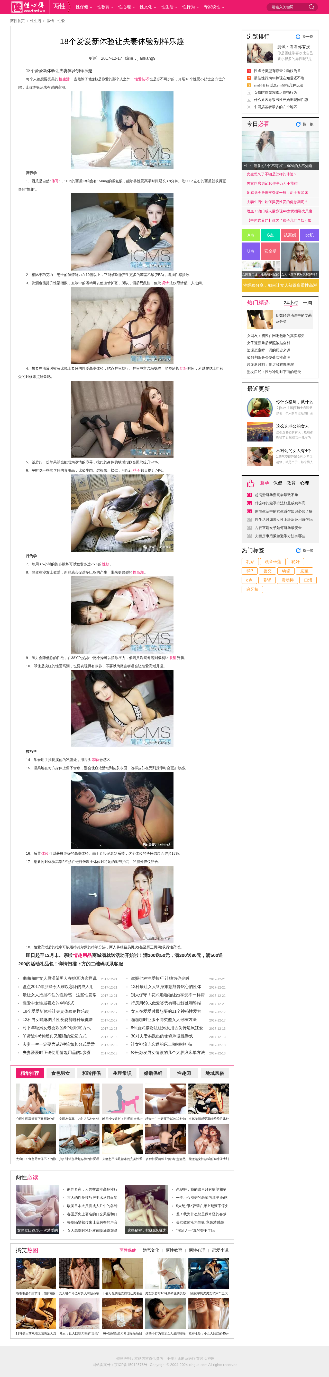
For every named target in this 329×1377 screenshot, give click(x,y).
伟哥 (55, 181)
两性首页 (17, 21)
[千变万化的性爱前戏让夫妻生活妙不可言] (122, 1261)
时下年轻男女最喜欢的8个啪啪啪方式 (57, 1028)
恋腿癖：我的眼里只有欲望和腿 (201, 1189)
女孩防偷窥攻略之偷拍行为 (275, 92)
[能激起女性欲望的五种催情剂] (208, 1126)
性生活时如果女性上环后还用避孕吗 (284, 519)
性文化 (146, 7)
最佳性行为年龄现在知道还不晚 (279, 78)
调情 (165, 283)
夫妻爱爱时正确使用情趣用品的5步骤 (57, 1052)
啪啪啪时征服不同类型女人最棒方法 (164, 1019)
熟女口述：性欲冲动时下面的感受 (274, 372)
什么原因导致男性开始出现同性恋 (281, 100)
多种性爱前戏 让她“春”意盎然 (166, 1159)
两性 (59, 6)
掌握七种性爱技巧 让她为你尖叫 (160, 978)
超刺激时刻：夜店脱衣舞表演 (270, 364)
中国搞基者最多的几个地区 (275, 107)
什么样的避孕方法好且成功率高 (280, 503)
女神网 (209, 1358)
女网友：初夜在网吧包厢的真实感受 (276, 336)
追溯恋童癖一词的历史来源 (268, 350)
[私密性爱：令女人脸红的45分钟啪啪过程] (208, 1301)
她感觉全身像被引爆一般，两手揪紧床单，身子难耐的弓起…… (277, 193)
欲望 (172, 658)
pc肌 (309, 235)
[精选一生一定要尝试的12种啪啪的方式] (165, 1086)
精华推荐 (30, 1073)
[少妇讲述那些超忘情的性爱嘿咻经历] (79, 1126)
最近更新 (258, 389)
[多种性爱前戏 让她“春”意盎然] (165, 1126)
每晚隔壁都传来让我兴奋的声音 (92, 1222)
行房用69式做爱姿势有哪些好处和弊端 (166, 1003)
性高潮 (138, 572)
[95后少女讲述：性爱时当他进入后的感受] (122, 1086)
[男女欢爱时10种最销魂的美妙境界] (165, 1261)
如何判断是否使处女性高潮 (268, 357)
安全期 (270, 251)
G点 (270, 235)
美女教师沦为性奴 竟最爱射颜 (200, 1222)
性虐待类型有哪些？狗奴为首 (277, 71)
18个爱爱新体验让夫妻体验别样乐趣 (56, 1011)
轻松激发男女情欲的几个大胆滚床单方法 (168, 1052)
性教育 (103, 7)
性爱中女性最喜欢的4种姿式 (48, 1003)
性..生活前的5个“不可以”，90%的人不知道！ (280, 166)
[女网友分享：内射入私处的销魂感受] (79, 1086)
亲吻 (95, 760)
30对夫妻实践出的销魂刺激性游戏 (162, 1036)
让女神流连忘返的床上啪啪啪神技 (162, 1044)
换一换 (308, 36)
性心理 (124, 7)
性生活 (167, 7)
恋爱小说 (220, 1250)
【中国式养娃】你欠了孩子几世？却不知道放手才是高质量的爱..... (279, 221)
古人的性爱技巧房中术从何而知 (92, 1198)
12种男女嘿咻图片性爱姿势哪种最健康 (58, 1019)
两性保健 (128, 1250)
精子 (136, 470)
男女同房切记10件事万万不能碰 (272, 183)
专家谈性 (212, 7)
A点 (251, 235)
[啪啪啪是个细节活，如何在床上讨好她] (36, 1261)
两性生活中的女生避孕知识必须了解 (284, 511)
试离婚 (290, 235)
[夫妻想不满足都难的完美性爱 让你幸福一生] (122, 1126)
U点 (250, 251)
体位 (45, 853)
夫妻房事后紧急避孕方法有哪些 (280, 536)
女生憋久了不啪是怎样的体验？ (272, 174)
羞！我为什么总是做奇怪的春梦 (201, 1214)
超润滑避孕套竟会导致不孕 (276, 495)
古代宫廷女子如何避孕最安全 (278, 528)
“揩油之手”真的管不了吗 (195, 1230)
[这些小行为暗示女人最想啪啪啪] (165, 1301)
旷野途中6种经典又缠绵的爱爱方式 (55, 1036)
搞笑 (27, 1250)
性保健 (82, 7)
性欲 (105, 564)
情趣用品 (82, 955)
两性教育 (174, 1250)
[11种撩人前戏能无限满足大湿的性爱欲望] (36, 1301)
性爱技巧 (141, 79)
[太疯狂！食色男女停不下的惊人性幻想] (36, 1126)
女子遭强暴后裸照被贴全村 (268, 343)
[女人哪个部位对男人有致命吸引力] (79, 1261)
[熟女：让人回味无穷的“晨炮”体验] (79, 1301)
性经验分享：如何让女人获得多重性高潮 (280, 285)
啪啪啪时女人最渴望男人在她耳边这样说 (60, 978)
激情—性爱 (56, 21)
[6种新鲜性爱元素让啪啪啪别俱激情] (122, 1301)
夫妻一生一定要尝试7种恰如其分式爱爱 (59, 1044)
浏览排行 (258, 36)
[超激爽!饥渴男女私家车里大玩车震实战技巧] (208, 1261)
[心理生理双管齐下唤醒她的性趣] (36, 1086)
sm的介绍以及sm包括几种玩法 (278, 85)
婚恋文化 (151, 1250)
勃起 (183, 368)
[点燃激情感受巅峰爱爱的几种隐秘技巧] (208, 1086)
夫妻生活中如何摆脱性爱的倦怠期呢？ (277, 202)
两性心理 (197, 1250)
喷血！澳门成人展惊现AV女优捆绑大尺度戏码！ (279, 212)
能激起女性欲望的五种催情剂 (209, 1159)
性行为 (188, 7)
